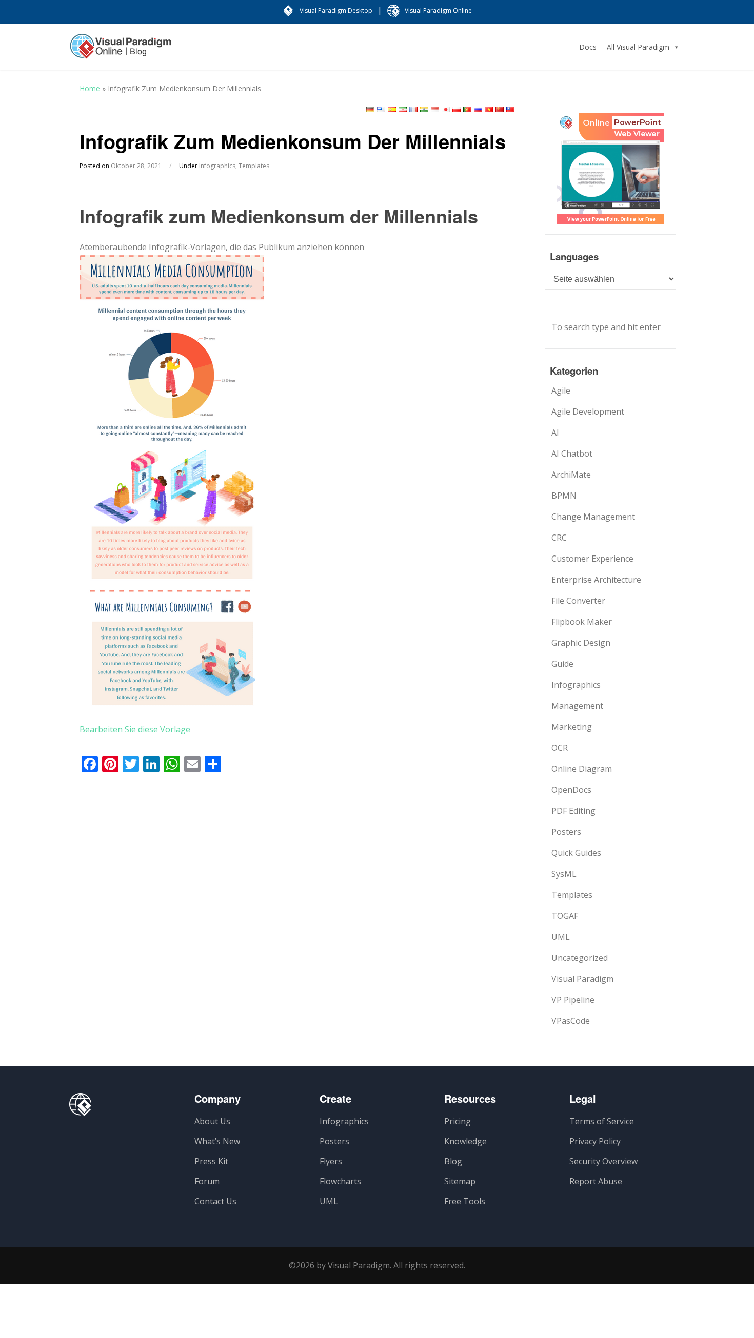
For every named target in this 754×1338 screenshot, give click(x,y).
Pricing (457, 1121)
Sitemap (459, 1181)
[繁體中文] (510, 109)
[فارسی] (403, 109)
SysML (564, 873)
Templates (254, 165)
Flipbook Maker (581, 621)
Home (90, 88)
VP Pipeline (572, 999)
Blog (453, 1161)
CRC (559, 537)
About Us (212, 1121)
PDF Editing (573, 810)
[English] (381, 109)
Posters (566, 831)
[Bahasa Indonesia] (435, 109)
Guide (562, 663)
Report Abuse (595, 1181)
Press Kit (211, 1161)
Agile (560, 390)
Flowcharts (340, 1181)
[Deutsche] (370, 109)
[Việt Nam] (489, 109)
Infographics (217, 165)
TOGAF (564, 915)
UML (560, 936)
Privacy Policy (595, 1141)
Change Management (593, 516)
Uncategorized (579, 957)
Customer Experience (592, 558)
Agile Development (587, 411)
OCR (559, 747)
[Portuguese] (467, 109)
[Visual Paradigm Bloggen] (120, 51)
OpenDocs (571, 789)
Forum (207, 1181)
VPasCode (570, 1020)
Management (577, 705)
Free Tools (464, 1201)
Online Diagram (581, 768)
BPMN (564, 495)
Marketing (571, 726)
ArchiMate (571, 474)
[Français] (413, 109)
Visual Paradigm (582, 978)
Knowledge (465, 1141)
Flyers (331, 1161)
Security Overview (603, 1161)
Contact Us (215, 1201)
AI (555, 432)
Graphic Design (580, 642)
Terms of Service (601, 1121)
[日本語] (446, 109)
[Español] (392, 109)
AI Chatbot (571, 453)
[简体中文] (499, 109)
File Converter (578, 600)
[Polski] (456, 109)
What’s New (217, 1141)
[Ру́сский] (478, 109)
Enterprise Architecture (596, 579)
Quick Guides (576, 852)
